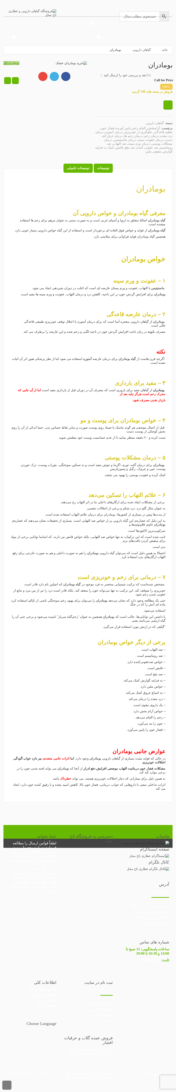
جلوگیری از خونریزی (138, 132)
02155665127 (150, 960)
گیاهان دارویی (155, 123)
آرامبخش (154, 128)
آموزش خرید (35, 23)
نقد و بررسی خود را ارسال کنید (125, 75)
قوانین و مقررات (43, 995)
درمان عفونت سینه (150, 139)
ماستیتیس (158, 288)
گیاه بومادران (133, 213)
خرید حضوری (57, 23)
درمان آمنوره (114, 132)
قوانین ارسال (38, 843)
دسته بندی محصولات (154, 23)
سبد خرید (93, 50)
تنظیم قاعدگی (163, 132)
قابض (119, 147)
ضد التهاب (119, 143)
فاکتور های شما (101, 1004)
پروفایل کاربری (101, 1009)
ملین (148, 151)
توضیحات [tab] (103, 168)
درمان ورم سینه (139, 143)
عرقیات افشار (77, 1049)
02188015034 (87, 1054)
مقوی (157, 151)
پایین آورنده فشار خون (116, 128)
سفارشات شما (101, 1014)
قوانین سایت (158, 37)
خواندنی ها (16, 23)
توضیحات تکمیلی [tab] (78, 168)
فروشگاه (76, 23)
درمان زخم (151, 136)
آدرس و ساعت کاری (77, 37)
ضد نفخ (130, 147)
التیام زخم (139, 128)
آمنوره (87, 359)
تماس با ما (160, 891)
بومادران (150, 188)
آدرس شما (105, 1020)
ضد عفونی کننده (147, 147)
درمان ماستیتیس (125, 139)
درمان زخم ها (133, 136)
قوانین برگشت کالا (42, 989)
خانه (79, 50)
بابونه (151, 331)
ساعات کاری (46, 1006)
